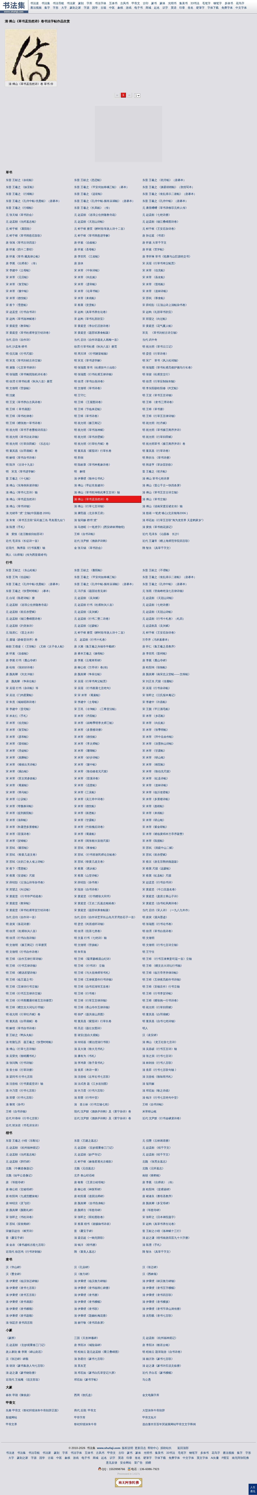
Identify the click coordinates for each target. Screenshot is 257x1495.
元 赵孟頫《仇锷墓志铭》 (22, 221)
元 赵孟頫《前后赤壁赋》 (22, 611)
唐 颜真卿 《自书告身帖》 (90, 1203)
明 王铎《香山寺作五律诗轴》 (92, 1007)
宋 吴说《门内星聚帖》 (20, 695)
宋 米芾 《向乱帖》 (86, 277)
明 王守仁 (80, 395)
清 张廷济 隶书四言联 (19, 1322)
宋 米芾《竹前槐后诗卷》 (90, 826)
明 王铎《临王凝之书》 (20, 979)
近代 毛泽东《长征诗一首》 (23, 540)
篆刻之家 (75, 7)
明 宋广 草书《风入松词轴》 (161, 360)
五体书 (113, 3)
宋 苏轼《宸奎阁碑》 (19, 1223)
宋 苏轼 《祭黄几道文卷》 (22, 854)
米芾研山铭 (149, 1111)
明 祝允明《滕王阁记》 (88, 423)
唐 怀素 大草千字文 (154, 242)
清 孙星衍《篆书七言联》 (90, 1358)
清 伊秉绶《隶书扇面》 (20, 1301)
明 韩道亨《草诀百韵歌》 (158, 464)
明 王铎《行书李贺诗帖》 (158, 993)
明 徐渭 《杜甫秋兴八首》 (22, 931)
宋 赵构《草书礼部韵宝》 (90, 318)
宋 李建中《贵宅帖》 (19, 709)
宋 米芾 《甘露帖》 (154, 750)
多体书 (229, 3)
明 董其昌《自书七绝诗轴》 (159, 1021)
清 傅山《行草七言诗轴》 (90, 506)
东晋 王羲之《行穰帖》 (20, 207)
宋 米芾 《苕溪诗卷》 (87, 778)
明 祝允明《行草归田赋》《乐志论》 (29, 443)
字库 (89, 3)
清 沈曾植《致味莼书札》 (158, 1076)
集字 (47, 7)
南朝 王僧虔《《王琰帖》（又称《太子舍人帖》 (36, 646)
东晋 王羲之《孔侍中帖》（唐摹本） (165, 201)
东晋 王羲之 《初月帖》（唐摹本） (164, 180)
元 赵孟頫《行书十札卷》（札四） (163, 618)
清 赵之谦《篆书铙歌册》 (22, 1372)
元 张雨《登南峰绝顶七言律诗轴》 (163, 591)
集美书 (183, 3)
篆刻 (81, 3)
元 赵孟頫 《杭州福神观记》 (23, 1147)
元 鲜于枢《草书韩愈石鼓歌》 (24, 235)
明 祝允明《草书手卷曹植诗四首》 (27, 429)
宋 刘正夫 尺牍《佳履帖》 (158, 681)
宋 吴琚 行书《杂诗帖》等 (22, 688)
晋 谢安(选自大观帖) (86, 1035)
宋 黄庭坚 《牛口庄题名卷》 (160, 889)
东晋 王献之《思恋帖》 (88, 180)
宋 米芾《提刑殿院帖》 (20, 813)
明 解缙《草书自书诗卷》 (22, 457)
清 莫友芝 (80, 1365)
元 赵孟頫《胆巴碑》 (19, 1161)
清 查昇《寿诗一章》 (87, 1069)
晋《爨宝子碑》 (15, 1237)
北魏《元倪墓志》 (85, 1168)
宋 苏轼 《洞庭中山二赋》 (158, 847)
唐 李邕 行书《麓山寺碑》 (22, 660)
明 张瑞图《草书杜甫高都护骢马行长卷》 (168, 367)
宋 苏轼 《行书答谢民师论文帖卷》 (96, 854)
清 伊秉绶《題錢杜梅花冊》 (91, 1315)
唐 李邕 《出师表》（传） (22, 263)
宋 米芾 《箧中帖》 (18, 291)
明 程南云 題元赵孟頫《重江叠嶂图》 (97, 1351)
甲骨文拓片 (149, 1417)
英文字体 (202, 1457)
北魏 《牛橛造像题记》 (20, 1168)
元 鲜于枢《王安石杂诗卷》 (159, 228)
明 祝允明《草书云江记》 (158, 346)
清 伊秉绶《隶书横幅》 (88, 1301)
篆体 (162, 3)
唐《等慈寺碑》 (152, 1210)
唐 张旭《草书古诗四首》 (22, 242)
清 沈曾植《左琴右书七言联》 (92, 1076)
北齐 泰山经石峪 (84, 1175)
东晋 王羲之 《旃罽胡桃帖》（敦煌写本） (168, 187)
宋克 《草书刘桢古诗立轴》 (160, 332)
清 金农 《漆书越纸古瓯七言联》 (26, 1244)
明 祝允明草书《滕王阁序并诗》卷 (163, 443)
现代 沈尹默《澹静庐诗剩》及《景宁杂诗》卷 (102, 1111)
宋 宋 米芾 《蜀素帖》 (88, 695)
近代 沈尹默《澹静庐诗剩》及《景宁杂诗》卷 (102, 1118)
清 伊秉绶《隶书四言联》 (158, 1294)
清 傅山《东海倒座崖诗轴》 (23, 485)
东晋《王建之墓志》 (86, 1140)
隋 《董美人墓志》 (85, 1251)
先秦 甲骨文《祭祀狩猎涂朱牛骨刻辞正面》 (33, 1410)
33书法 (195, 3)
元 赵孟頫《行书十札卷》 (91, 639)
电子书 (138, 7)
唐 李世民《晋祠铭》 (155, 653)
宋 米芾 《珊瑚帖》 (86, 750)
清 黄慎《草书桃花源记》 (158, 527)
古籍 (103, 7)
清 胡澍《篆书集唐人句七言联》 (26, 1365)
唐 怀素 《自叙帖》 (86, 242)
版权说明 (127, 1448)
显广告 (138, 1462)
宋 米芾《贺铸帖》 (17, 840)
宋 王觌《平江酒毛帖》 (156, 709)
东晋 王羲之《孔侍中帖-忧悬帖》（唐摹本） (33, 201)
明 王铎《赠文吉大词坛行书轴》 (26, 1007)
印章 (182, 7)
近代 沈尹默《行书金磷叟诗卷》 (162, 1118)
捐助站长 (166, 1448)
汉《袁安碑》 (150, 1035)
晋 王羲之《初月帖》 (155, 471)
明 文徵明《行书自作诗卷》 (23, 951)
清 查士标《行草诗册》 (20, 1069)
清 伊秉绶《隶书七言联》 (22, 1287)
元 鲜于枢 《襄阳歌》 (19, 228)
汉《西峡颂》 (150, 1274)
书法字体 (100, 3)
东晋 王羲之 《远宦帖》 (89, 193)
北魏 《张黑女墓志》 (155, 1161)
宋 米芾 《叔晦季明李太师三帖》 (94, 722)
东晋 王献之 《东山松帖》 (22, 570)
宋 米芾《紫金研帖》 (155, 826)
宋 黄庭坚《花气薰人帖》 (158, 325)
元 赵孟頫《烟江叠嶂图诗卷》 (161, 221)
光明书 (172, 3)
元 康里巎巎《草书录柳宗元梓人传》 (165, 207)
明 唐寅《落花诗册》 (19, 924)
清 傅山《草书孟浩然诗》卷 (91, 499)
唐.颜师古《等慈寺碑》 (88, 1210)
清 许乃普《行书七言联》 (22, 1090)
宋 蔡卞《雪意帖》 (17, 305)
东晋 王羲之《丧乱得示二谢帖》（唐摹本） (169, 193)
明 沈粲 (10, 395)
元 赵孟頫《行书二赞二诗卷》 (92, 618)
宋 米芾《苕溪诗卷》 (19, 833)
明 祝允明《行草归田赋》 (158, 436)
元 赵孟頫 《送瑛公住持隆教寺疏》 (96, 214)
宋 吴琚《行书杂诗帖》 (156, 688)
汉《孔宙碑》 (82, 1267)
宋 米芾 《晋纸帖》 (154, 284)
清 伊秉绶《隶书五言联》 (22, 1294)
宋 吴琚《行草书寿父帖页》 (159, 263)
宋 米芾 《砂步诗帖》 (87, 757)
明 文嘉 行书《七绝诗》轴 (90, 937)
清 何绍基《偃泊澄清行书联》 (92, 1042)
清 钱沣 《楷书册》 (86, 1244)
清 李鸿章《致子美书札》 (90, 1062)
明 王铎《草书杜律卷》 (20, 416)
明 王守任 (148, 951)
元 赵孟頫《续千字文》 (156, 1154)
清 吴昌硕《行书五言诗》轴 (159, 1049)
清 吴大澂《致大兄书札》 (90, 1049)
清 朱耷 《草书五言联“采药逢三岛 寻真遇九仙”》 (36, 520)
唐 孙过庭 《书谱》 (154, 235)
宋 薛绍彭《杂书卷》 (87, 882)
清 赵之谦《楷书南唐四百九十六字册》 (166, 1237)
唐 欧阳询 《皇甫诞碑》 (157, 1189)
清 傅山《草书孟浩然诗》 (22, 499)
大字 (64, 7)
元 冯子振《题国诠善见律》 (91, 591)
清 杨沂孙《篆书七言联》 (158, 1358)
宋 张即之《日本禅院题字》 (159, 1217)
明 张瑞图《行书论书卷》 (158, 924)
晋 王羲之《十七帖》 (19, 478)
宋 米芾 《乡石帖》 (154, 715)
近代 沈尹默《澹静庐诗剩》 (91, 540)
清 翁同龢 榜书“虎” (85, 520)
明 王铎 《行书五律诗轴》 (22, 965)
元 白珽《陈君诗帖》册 (20, 598)
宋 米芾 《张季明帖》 (155, 729)
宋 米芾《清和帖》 (17, 820)
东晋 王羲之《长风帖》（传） (92, 207)
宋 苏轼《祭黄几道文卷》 (90, 861)
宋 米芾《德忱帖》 (17, 298)
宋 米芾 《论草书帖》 (87, 291)
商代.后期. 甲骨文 (85, 1410)
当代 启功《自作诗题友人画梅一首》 (97, 339)
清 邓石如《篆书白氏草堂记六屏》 (95, 1372)
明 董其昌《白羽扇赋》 (156, 1014)
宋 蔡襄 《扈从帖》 (86, 868)
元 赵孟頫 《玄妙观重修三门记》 (94, 1147)
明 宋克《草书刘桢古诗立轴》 (24, 360)
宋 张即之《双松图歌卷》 (90, 1217)
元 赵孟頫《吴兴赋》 (87, 611)
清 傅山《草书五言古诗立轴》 (161, 492)
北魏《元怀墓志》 (153, 1168)
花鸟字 (240, 3)
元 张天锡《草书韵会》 (20, 214)
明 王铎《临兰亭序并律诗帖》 (161, 972)
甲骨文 (136, 3)
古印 (145, 3)
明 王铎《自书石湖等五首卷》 (92, 986)
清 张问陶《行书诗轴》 (20, 1062)
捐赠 (148, 1462)
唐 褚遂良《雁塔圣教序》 (158, 1196)
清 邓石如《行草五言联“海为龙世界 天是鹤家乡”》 (173, 520)
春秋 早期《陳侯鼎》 (19, 1395)
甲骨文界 (11, 1424)
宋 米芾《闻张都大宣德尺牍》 (92, 840)
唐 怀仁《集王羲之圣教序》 (159, 646)
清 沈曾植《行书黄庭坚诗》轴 (24, 1083)
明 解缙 (79, 471)
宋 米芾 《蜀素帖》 (18, 785)
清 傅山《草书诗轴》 (19, 506)
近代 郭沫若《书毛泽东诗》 (23, 1125)
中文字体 (241, 7)
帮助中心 (153, 1448)
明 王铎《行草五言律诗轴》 (159, 416)
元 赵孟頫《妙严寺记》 (88, 1154)
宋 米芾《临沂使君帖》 (156, 792)
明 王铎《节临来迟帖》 (88, 409)
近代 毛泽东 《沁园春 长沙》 (161, 534)
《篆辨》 (11, 1338)
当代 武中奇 (149, 339)
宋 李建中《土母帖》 (19, 270)
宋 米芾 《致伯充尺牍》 (157, 771)
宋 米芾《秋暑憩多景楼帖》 (23, 826)
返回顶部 (183, 1448)
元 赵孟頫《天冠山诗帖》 (90, 221)
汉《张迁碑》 (150, 1267)
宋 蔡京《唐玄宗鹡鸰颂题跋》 (161, 861)
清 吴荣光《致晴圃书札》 (22, 1056)
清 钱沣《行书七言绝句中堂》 (161, 1097)
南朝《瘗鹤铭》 (152, 1175)
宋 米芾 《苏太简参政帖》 (22, 778)
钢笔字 (217, 3)
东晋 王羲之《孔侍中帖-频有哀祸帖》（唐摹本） (104, 201)
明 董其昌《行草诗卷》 (156, 450)
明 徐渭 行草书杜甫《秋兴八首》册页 (29, 381)
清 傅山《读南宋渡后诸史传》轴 (162, 506)
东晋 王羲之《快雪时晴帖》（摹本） (29, 591)
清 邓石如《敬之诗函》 (156, 1090)
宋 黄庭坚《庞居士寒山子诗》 (161, 896)
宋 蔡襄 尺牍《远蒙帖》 (157, 868)
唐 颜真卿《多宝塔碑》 (156, 1203)
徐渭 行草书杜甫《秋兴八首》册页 (95, 346)
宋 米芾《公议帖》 (17, 799)
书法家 (71, 3)
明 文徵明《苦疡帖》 (19, 388)
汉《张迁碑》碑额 (17, 1358)
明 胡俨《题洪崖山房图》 (90, 1014)
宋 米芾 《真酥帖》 (18, 757)
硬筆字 (200, 7)
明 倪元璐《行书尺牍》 (20, 353)
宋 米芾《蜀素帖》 (85, 833)
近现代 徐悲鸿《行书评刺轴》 (24, 1251)
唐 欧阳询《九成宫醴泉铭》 (23, 1196)
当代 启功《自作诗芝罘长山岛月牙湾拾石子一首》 (105, 917)
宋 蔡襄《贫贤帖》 (85, 305)
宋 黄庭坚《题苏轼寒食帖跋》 (92, 332)
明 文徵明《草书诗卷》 (88, 388)
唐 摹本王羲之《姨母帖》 (90, 653)
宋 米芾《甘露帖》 (85, 820)
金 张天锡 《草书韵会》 (89, 547)
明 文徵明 (148, 937)
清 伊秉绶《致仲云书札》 (90, 478)
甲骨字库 (79, 1417)
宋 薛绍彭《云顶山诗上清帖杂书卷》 (165, 305)
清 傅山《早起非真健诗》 (90, 485)
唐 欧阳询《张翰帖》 (155, 667)
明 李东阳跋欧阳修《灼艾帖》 (161, 388)
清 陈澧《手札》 (16, 527)
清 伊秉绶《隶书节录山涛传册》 (162, 1308)
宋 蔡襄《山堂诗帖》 (87, 875)
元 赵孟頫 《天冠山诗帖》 (158, 598)
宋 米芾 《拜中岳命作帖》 (158, 736)
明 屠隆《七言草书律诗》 (22, 367)
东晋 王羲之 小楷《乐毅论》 (23, 1140)
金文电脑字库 (150, 1395)
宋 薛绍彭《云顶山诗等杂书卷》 (26, 882)
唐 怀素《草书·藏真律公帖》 (23, 256)
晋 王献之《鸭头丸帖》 (20, 1035)
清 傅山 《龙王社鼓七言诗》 (160, 1042)
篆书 (154, 3)
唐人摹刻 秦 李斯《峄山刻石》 (25, 1351)
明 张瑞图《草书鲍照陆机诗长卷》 (27, 374)
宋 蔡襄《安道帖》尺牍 (20, 875)
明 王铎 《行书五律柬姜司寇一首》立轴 (167, 958)
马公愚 (146, 1379)
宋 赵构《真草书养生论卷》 (91, 312)
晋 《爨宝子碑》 (84, 1231)
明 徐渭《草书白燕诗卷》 (90, 381)
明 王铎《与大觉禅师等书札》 (92, 972)
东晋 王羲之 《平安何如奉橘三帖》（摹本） (101, 187)
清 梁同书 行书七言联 (19, 1076)
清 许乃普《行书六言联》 (90, 1090)
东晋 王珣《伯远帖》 (19, 577)
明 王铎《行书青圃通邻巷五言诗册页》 (30, 1000)
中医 (112, 7)
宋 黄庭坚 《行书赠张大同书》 (93, 896)
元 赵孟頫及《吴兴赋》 (156, 625)
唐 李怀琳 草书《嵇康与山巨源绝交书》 (167, 256)
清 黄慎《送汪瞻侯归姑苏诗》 (25, 534)
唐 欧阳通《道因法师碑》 (90, 1196)
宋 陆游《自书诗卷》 (87, 889)
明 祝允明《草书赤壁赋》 (90, 436)
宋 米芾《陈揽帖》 (154, 840)
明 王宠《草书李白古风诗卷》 (24, 402)
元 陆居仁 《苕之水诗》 (21, 632)
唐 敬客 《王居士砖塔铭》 (90, 1182)
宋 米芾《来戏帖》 (85, 298)
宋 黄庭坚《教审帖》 (19, 325)
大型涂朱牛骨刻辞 (153, 1410)
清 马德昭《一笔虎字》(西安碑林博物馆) (99, 527)
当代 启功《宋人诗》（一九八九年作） (166, 910)
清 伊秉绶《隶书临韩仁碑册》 (92, 1287)
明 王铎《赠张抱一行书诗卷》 (161, 1000)
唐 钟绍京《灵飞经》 (19, 1203)
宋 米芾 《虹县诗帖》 (155, 778)
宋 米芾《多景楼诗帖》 (156, 799)
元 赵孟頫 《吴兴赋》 (87, 598)
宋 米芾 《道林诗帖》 (155, 291)
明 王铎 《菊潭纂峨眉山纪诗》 (93, 958)
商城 (148, 7)
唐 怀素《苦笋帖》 (154, 249)
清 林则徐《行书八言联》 (158, 1062)
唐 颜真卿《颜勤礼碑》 (20, 1210)
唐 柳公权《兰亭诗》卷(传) (91, 667)
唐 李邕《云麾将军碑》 (88, 660)
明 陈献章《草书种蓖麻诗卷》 (92, 464)
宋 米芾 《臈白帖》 (18, 771)
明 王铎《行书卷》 (85, 993)
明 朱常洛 (80, 951)
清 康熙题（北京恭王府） (90, 513)
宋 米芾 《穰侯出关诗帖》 (22, 764)
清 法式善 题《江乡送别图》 (91, 1083)
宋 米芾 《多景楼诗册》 (89, 729)
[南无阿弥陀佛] (128, 1486)
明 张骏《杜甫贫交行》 (156, 374)
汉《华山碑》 (14, 1267)
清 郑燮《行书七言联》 (20, 1097)
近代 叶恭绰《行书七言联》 (23, 1118)
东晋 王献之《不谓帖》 (156, 570)
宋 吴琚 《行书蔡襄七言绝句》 (93, 688)
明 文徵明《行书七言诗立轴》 (161, 945)
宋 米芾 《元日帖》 (18, 277)
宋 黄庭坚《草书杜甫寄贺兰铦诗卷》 (29, 332)
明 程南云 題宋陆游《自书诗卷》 (162, 1351)
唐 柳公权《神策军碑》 (88, 1189)
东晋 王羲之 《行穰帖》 (21, 193)
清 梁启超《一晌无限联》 (90, 1237)
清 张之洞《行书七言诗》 (158, 1056)
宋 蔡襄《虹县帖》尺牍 (156, 875)
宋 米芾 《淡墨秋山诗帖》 (158, 743)
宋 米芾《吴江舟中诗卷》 (90, 799)
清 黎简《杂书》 (16, 1104)
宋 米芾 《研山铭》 (154, 757)
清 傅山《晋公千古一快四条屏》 (162, 485)
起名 (157, 7)
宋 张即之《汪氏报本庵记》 (159, 695)
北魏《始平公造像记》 (20, 1175)
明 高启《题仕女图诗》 (88, 1028)
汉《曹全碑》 (14, 1274)
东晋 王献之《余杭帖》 (20, 180)
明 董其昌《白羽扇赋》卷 (22, 450)
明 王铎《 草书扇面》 (19, 409)
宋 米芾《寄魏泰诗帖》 (20, 806)
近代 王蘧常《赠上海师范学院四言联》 (166, 540)
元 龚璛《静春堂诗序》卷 (22, 639)
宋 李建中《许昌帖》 (155, 702)
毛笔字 (206, 3)
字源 (86, 7)
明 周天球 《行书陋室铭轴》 (91, 353)
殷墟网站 (11, 1417)
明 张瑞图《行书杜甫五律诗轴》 (94, 374)
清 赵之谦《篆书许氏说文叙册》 (162, 1365)
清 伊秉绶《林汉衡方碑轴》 (159, 1281)
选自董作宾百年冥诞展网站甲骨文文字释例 (169, 1424)
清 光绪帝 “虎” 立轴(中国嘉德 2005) (28, 513)
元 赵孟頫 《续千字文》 (157, 1147)
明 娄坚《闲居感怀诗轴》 (90, 924)
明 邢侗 (78, 457)
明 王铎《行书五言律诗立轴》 (24, 993)
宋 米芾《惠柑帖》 (154, 806)
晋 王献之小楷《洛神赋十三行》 (162, 1231)
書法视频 (36, 7)
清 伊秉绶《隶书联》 (87, 1308)
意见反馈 (111, 1462)
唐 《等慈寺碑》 (16, 1182)
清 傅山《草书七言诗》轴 (22, 492)
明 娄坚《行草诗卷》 (155, 353)
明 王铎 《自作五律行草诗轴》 (25, 958)
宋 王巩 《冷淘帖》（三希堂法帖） (96, 709)
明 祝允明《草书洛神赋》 (90, 429)
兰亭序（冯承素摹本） (156, 639)
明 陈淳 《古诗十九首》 (21, 464)
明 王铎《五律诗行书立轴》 (23, 986)
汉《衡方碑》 (82, 1274)
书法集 (46, 3)
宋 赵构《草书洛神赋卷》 (22, 318)
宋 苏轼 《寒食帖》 (154, 298)
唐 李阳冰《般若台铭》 (156, 1345)
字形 (55, 7)
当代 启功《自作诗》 (19, 339)
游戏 (129, 7)
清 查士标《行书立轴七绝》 (92, 1104)
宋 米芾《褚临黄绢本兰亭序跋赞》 (163, 833)
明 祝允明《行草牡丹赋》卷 (91, 443)
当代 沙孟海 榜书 (16, 346)
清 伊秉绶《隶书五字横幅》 (159, 1287)
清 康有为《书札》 (85, 1056)
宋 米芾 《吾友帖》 (154, 277)
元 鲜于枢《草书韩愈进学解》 (92, 235)
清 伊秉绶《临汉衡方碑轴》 (91, 1281)
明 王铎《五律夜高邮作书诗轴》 (162, 979)
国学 (95, 7)
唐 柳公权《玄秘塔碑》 (20, 1189)
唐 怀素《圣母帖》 (85, 249)
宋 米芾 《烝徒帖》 (18, 750)
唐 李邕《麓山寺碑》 (155, 660)
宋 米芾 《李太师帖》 (87, 743)
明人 (145, 1028)
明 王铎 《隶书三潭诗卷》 (158, 402)
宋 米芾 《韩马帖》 (18, 792)
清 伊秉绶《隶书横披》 (156, 1301)
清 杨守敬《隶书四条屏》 (90, 1322)
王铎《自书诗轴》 (17, 1111)
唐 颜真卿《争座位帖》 (88, 674)
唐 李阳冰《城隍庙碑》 (88, 1345)
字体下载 (213, 7)
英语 (173, 7)
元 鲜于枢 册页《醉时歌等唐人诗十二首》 (100, 228)
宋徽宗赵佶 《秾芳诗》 (20, 1231)
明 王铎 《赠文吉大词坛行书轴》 (162, 965)
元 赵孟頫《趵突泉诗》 (20, 625)
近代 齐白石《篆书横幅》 (158, 1372)
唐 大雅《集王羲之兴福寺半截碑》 (95, 646)
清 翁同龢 (148, 1083)
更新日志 (140, 1448)
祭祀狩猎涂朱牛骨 (85, 1424)
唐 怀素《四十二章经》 (20, 249)
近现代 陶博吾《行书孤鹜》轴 (25, 547)
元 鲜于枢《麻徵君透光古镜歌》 (94, 1161)
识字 (165, 7)
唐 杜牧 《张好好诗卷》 (21, 667)
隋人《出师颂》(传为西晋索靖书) (26, 554)
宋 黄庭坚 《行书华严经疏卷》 (25, 896)
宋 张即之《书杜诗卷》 (20, 1217)
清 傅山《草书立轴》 (155, 499)
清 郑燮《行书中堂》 (87, 1097)
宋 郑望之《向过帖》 (155, 318)
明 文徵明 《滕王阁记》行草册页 (26, 945)
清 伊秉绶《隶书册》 (87, 1294)
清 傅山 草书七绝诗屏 (155, 478)
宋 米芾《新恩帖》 (85, 813)
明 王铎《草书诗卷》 (87, 416)
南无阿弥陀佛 (240, 1457)
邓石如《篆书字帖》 (86, 1379)
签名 (190, 7)
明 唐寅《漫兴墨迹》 (155, 917)
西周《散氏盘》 (84, 1395)
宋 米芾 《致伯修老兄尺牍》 (91, 771)
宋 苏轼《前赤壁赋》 (155, 854)
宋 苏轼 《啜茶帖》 (18, 847)
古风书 (124, 3)
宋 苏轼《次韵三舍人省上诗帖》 (26, 861)
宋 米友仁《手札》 (17, 715)
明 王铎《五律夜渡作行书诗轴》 (94, 979)
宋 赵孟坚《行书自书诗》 (22, 312)
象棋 (120, 7)
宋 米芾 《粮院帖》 (154, 764)
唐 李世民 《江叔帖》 (87, 256)
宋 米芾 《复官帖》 (18, 284)
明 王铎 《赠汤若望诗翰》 (22, 972)
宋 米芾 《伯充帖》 (154, 270)
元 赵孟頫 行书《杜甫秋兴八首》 (94, 604)
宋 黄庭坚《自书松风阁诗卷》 (161, 903)
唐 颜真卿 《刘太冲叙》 (21, 674)
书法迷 (34, 3)
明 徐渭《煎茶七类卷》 (88, 931)
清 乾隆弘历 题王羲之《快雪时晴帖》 (30, 1042)
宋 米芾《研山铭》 (154, 820)
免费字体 (227, 7)
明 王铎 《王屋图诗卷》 (89, 402)
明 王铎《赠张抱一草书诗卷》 (24, 423)
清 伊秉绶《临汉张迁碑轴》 (23, 1281)
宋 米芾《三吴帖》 (85, 792)
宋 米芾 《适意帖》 (86, 785)
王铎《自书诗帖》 (85, 534)
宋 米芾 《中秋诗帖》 (87, 270)
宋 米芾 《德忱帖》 (86, 736)
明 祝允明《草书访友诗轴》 (23, 436)
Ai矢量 (215, 1457)
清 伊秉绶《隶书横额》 (20, 1308)
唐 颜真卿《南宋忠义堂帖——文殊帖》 (166, 674)
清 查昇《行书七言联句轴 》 (160, 1069)
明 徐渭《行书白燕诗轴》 (22, 937)
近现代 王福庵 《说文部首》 (23, 1379)
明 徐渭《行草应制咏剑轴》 (159, 381)
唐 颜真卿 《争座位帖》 (22, 681)
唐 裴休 (78, 263)
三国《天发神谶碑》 (86, 1338)
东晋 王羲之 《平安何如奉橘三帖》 (96, 577)
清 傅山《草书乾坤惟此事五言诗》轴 (97, 492)
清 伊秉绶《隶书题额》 (20, 1315)
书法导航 (58, 3)
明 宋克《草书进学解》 (88, 360)
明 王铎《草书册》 (154, 409)
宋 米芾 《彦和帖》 (86, 284)
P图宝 (225, 1457)
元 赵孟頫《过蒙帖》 (87, 625)
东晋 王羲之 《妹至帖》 (21, 187)
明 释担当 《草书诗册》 (157, 457)
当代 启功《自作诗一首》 (22, 917)
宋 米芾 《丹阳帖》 (86, 715)
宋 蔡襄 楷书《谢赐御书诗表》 (93, 1223)
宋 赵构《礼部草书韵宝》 (158, 312)
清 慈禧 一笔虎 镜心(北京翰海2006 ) (165, 513)
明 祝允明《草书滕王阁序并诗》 (162, 429)
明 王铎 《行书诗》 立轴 (89, 965)
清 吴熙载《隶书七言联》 (158, 1315)
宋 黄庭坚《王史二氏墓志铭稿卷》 (95, 903)
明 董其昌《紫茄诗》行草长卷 (92, 450)
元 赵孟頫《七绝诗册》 (156, 214)
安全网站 (125, 1462)
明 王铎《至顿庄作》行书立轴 (161, 986)
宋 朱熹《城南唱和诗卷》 (22, 702)
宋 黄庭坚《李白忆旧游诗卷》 (92, 325)
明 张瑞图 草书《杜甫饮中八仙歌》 (96, 367)
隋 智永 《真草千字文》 (157, 547)
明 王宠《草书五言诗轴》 (158, 395)
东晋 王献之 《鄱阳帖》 (89, 570)
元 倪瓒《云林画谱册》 (156, 1140)
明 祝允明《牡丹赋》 (155, 423)
